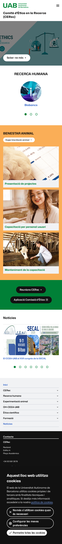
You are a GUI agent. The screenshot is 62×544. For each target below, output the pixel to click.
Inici (5, 384)
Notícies (7, 424)
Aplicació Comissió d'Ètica (29, 300)
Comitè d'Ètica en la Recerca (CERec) (24, 15)
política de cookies (42, 502)
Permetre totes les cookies (29, 532)
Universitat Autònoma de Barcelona (15, 5)
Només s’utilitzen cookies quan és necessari (32, 512)
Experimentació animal (17, 140)
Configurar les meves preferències (26, 523)
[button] (25, 114)
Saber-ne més (15, 57)
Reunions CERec (29, 289)
